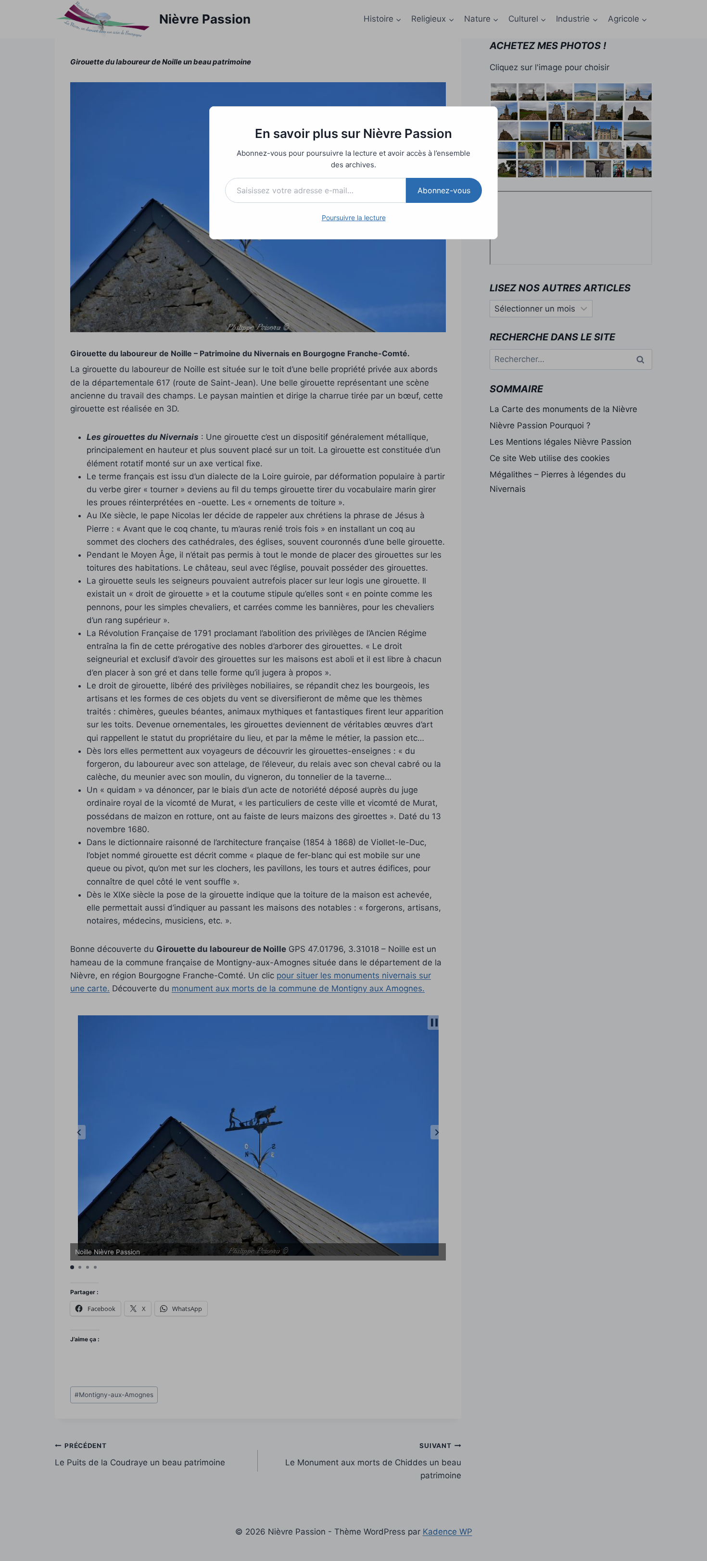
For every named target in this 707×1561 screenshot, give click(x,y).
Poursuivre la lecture (354, 217)
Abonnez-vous (443, 190)
